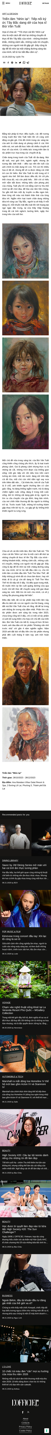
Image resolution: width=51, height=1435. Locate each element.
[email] (4, 63)
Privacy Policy (25, 1427)
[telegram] (28, 63)
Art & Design (10, 14)
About (25, 1419)
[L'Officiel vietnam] (25, 3)
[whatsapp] (24, 63)
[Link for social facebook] (23, 1413)
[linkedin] (16, 63)
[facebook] (8, 63)
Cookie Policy (25, 1431)
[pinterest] (12, 63)
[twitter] (20, 63)
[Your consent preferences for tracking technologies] (46, 1430)
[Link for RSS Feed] (28, 1412)
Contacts (25, 1423)
